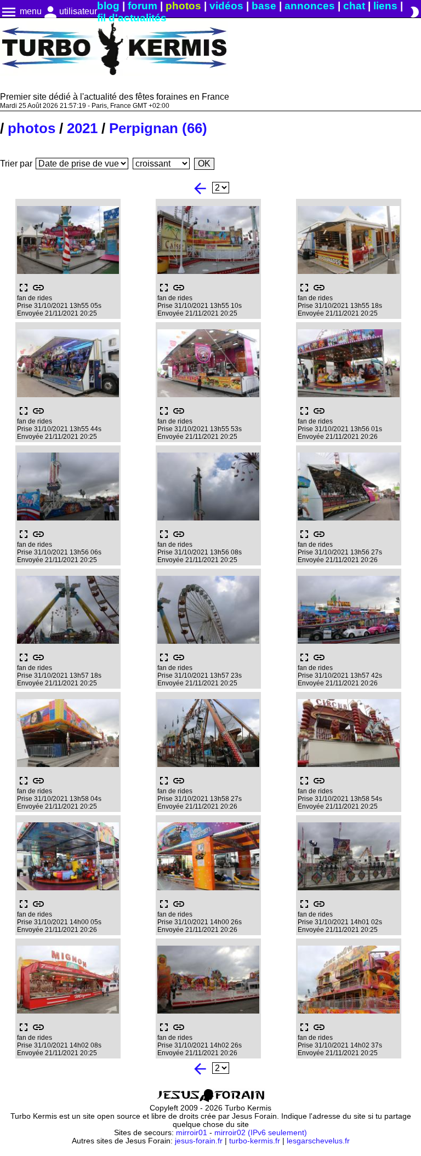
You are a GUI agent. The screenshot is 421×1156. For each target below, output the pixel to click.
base (264, 6)
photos (183, 6)
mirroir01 (191, 1133)
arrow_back (200, 188)
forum (142, 6)
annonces (310, 6)
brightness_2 (414, 12)
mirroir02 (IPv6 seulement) (260, 1133)
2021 (82, 128)
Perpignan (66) (158, 128)
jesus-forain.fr (199, 1141)
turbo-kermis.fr (254, 1141)
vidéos (226, 6)
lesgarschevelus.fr (318, 1141)
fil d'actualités (132, 18)
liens (385, 6)
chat (354, 6)
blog (108, 6)
